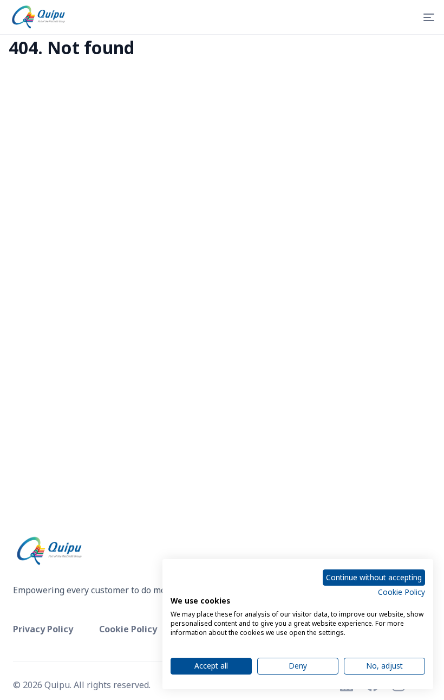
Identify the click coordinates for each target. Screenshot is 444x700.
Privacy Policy (43, 629)
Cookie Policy (401, 592)
